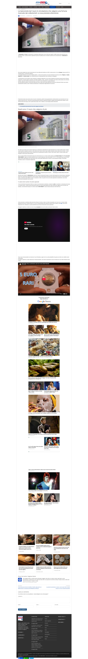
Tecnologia (47, 632)
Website (35, 582)
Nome (19, 604)
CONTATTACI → (21, 637)
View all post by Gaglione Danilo (28, 582)
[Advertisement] (44, 65)
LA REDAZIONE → (21, 635)
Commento (20, 596)
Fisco (46, 627)
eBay (61, 203)
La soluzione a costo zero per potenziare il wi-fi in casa (36, 626)
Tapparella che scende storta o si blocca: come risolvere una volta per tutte (37, 620)
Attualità (46, 636)
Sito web (56, 604)
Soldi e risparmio (48, 620)
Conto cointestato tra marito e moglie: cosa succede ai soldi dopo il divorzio (36, 631)
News (46, 638)
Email (37, 604)
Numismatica (23, 9)
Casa (46, 629)
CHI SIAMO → (20, 632)
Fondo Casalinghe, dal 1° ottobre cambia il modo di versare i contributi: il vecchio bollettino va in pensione (36, 645)
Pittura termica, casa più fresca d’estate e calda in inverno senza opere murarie (37, 638)
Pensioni (46, 623)
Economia (46, 625)
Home (19, 9)
